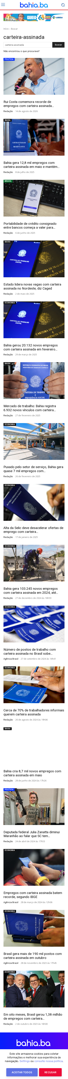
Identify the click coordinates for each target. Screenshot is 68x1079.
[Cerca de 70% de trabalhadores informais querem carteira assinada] (34, 684)
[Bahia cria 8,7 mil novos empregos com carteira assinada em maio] (34, 745)
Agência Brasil (10, 658)
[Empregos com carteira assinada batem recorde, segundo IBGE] (34, 867)
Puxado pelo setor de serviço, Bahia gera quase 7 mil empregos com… (33, 469)
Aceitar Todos (22, 1072)
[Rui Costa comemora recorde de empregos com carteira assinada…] (34, 76)
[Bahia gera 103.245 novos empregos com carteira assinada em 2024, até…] (34, 563)
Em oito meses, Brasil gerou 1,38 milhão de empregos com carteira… (32, 1016)
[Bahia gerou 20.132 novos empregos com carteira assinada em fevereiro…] (34, 319)
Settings (25, 1061)
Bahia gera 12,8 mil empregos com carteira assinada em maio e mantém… (31, 165)
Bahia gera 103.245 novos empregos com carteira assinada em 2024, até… (30, 591)
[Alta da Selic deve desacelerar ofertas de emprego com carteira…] (34, 502)
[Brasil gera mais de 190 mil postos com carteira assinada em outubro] (34, 928)
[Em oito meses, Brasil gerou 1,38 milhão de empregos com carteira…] (34, 989)
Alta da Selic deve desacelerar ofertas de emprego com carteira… (33, 530)
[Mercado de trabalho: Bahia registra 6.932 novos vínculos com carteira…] (34, 380)
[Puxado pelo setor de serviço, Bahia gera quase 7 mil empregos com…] (34, 441)
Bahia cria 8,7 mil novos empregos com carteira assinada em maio (32, 773)
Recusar (50, 1072)
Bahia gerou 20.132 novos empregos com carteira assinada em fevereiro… (30, 347)
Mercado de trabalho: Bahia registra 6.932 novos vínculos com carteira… (29, 408)
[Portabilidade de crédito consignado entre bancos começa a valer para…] (34, 198)
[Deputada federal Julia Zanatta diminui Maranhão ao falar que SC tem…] (34, 806)
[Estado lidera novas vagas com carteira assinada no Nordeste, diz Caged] (34, 259)
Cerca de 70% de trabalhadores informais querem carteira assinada (33, 712)
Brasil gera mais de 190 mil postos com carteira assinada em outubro (32, 956)
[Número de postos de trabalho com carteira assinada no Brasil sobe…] (34, 624)
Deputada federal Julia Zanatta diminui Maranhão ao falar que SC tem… (31, 834)
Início (6, 28)
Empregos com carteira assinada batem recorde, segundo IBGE (32, 895)
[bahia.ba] (34, 5)
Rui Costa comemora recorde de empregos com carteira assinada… (28, 104)
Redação (8, 111)
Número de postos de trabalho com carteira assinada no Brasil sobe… (29, 652)
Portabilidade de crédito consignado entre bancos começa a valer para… (29, 226)
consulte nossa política (48, 1061)
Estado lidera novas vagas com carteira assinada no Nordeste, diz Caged (32, 286)
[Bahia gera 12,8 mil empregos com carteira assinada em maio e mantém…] (34, 137)
